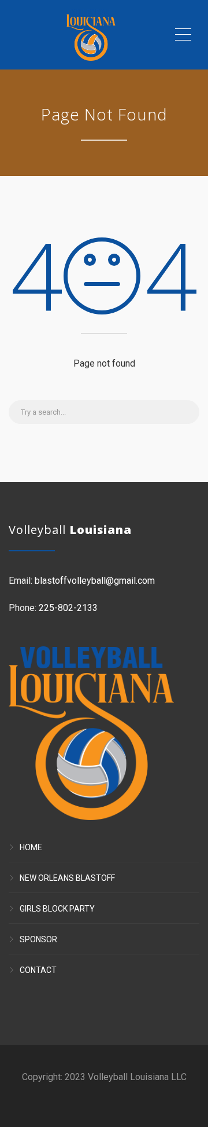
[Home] (91, 34)
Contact (38, 970)
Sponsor (38, 939)
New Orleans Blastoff (67, 878)
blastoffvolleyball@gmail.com (95, 580)
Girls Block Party (57, 908)
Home (31, 847)
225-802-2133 (68, 607)
